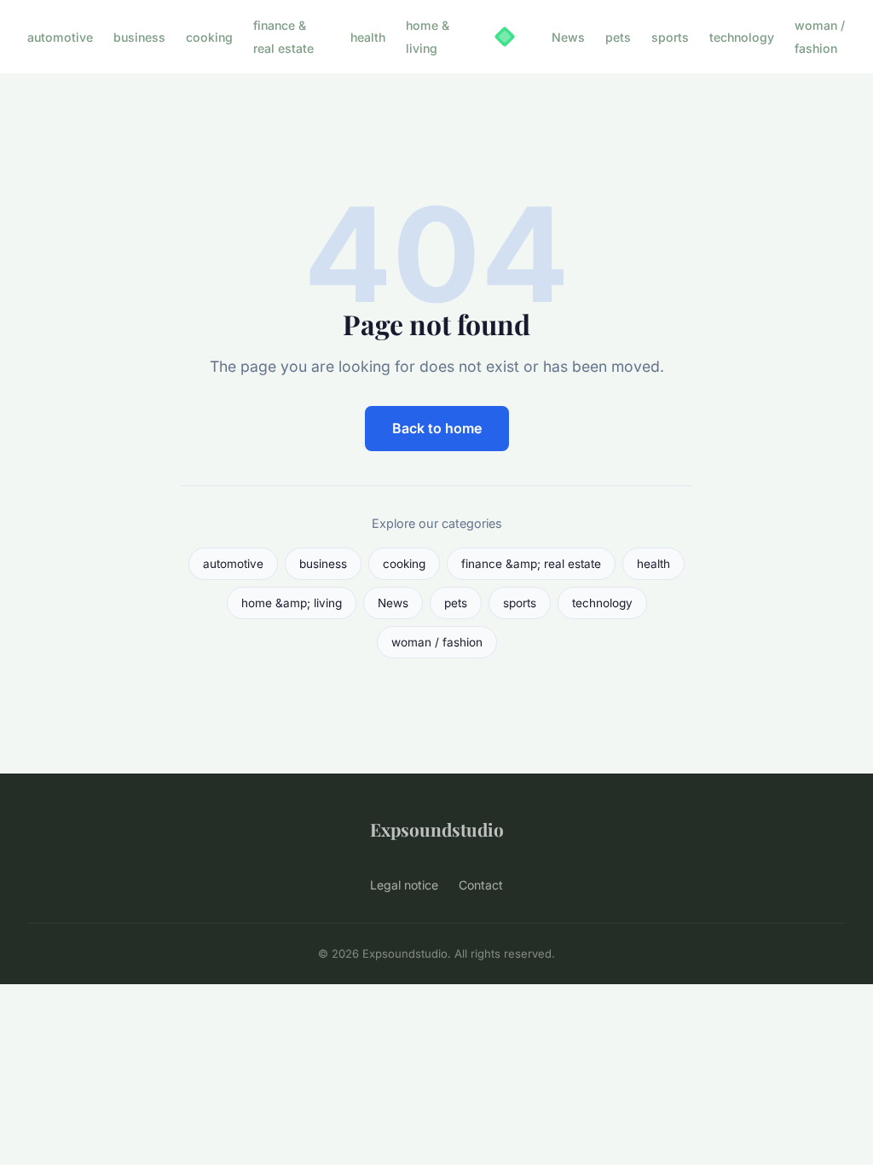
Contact (481, 885)
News (568, 37)
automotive (60, 37)
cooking (209, 37)
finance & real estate (283, 36)
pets (618, 37)
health (367, 37)
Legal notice (404, 885)
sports (670, 37)
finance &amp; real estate (531, 564)
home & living (427, 36)
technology (741, 37)
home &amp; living (291, 603)
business (139, 37)
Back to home (437, 428)
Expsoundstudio (437, 829)
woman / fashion (820, 36)
